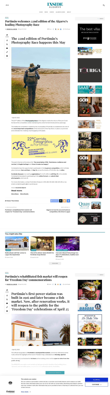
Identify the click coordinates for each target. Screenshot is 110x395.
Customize (95, 384)
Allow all (96, 379)
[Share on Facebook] (53, 29)
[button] (104, 5)
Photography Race (31, 120)
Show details (24, 392)
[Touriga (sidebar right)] (90, 70)
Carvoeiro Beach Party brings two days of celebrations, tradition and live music (67, 254)
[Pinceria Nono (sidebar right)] (90, 218)
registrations (35, 174)
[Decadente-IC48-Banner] (90, 141)
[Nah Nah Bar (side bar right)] (90, 188)
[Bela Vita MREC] (90, 324)
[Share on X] (56, 29)
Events (59, 250)
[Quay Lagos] (90, 205)
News (7, 17)
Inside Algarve (12, 29)
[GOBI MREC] (90, 106)
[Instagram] (8, 5)
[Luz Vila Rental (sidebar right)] (90, 51)
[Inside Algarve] (55, 5)
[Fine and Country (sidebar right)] (90, 33)
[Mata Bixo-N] (90, 341)
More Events (24, 194)
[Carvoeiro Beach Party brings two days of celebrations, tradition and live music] (68, 243)
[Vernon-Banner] (90, 307)
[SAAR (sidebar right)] (90, 89)
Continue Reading (55, 372)
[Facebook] (6, 5)
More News (15, 194)
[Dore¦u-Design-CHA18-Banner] (90, 124)
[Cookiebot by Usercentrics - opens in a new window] (10, 392)
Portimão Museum (17, 174)
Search (101, 18)
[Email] (58, 29)
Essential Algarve (21, 187)
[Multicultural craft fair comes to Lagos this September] (17, 243)
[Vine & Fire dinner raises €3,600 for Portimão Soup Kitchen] (42, 243)
